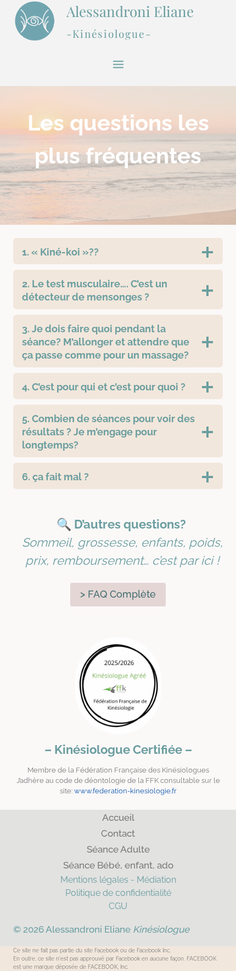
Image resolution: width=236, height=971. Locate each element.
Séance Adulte (118, 849)
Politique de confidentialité (118, 893)
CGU (118, 906)
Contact (118, 833)
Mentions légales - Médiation (118, 880)
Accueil (118, 817)
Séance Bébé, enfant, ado (118, 865)
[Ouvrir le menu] (118, 64)
